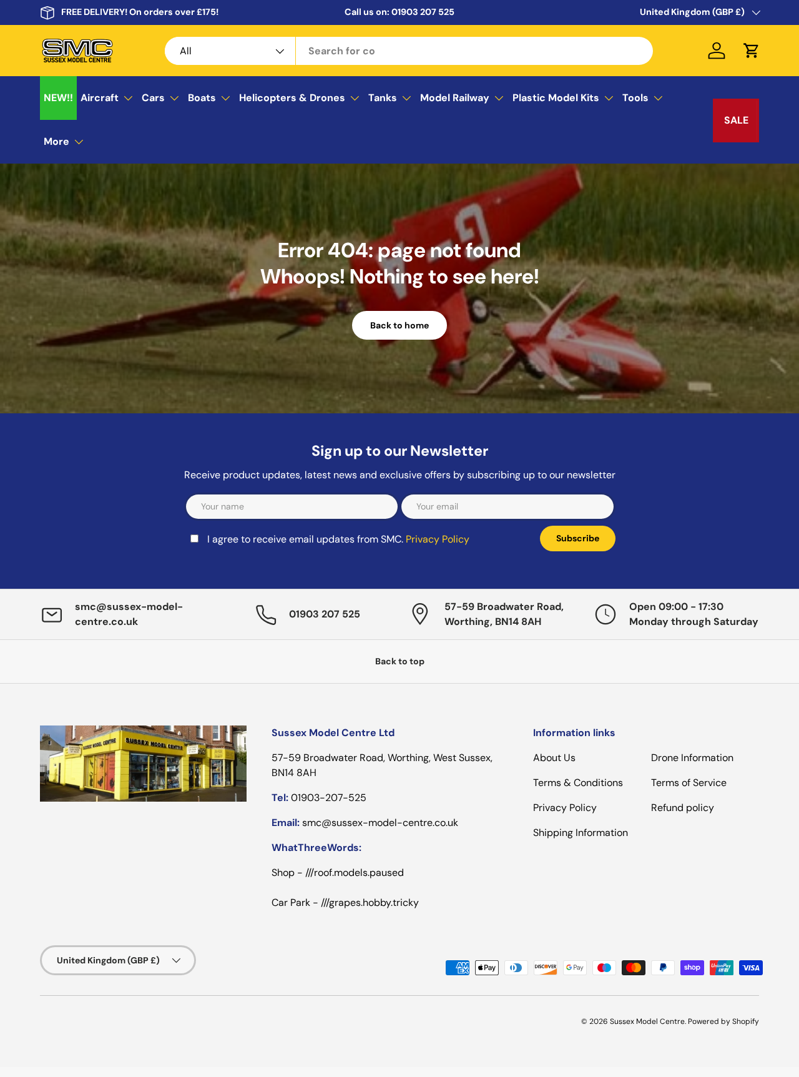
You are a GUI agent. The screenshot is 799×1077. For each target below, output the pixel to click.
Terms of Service (689, 782)
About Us (554, 757)
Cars (153, 97)
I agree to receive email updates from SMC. (338, 539)
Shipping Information (580, 832)
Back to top (399, 661)
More (56, 141)
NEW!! (58, 97)
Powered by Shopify (723, 1021)
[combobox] (409, 51)
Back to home (399, 325)
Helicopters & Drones (292, 97)
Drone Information (692, 757)
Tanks (382, 97)
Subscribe (577, 538)
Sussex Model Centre (647, 1021)
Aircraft (100, 97)
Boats (202, 97)
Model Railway (454, 97)
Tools (635, 97)
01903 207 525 (422, 11)
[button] (751, 50)
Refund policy (682, 807)
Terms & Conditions (578, 782)
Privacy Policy (437, 539)
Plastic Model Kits (555, 97)
